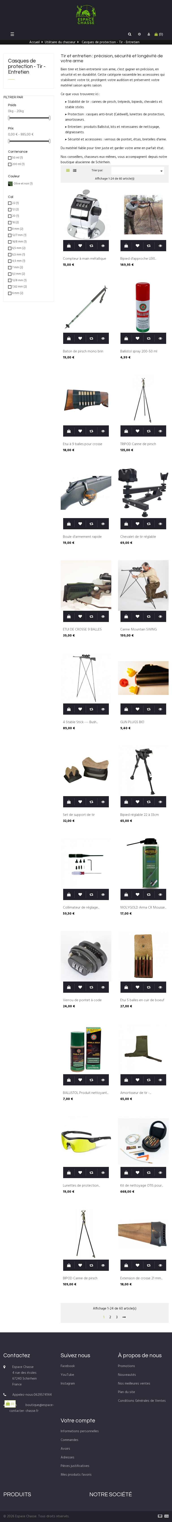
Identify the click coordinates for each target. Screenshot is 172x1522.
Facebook (68, 1366)
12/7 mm (19, 235)
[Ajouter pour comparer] (91, 245)
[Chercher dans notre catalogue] (129, 34)
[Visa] (165, 1516)
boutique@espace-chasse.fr (40, 1408)
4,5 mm (18, 261)
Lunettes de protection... (81, 1186)
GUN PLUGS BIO (132, 722)
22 (15, 203)
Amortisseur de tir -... (135, 1093)
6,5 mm (19, 248)
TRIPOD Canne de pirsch (138, 444)
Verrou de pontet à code (82, 1001)
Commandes (69, 1440)
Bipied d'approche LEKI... (138, 259)
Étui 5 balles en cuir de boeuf (142, 1001)
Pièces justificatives (75, 1466)
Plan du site (126, 1392)
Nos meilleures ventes (134, 1383)
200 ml (18, 164)
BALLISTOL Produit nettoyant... (85, 1093)
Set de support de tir (79, 815)
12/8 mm (19, 281)
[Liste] (74, 171)
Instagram (68, 1383)
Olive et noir (23, 184)
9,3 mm (18, 274)
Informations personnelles (80, 1431)
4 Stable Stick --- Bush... (80, 722)
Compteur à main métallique (84, 259)
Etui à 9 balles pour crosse (82, 444)
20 (15, 216)
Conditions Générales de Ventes (142, 1401)
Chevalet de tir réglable (138, 537)
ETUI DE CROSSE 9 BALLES (82, 630)
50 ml (17, 158)
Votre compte (78, 1420)
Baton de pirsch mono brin (83, 352)
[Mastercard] (159, 1516)
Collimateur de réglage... (81, 908)
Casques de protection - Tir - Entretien (26, 66)
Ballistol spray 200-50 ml (138, 352)
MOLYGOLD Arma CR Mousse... (143, 908)
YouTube (67, 1375)
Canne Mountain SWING (138, 630)
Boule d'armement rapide (82, 537)
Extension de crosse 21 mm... (141, 1279)
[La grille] (68, 171)
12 (15, 210)
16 (15, 223)
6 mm (17, 293)
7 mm (17, 268)
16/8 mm (19, 242)
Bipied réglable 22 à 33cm (139, 815)
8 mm (17, 229)
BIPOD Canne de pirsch (80, 1279)
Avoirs (65, 1448)
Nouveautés (127, 1375)
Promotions (126, 1366)
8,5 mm (18, 255)
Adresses (67, 1457)
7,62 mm (19, 287)
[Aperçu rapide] (103, 245)
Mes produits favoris (76, 1474)
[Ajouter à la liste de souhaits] (80, 245)
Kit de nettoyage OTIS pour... (141, 1186)
